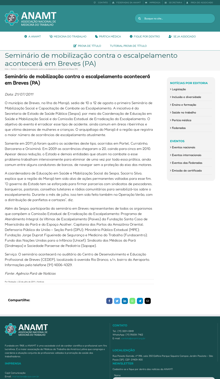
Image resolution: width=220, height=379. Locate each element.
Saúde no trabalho (184, 112)
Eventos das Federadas (187, 162)
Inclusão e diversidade (186, 97)
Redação (12, 281)
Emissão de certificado (187, 170)
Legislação (179, 89)
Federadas (179, 128)
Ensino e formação (184, 104)
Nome (117, 375)
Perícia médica (181, 120)
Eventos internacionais (186, 155)
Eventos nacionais (183, 147)
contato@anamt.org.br (133, 338)
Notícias (40, 281)
